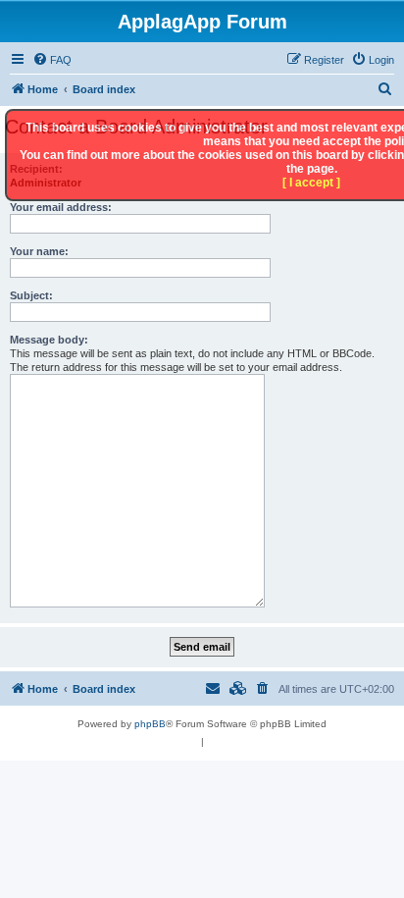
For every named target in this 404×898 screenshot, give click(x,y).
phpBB (150, 723)
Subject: (31, 295)
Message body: (49, 339)
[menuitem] (52, 60)
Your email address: (61, 207)
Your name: (39, 251)
